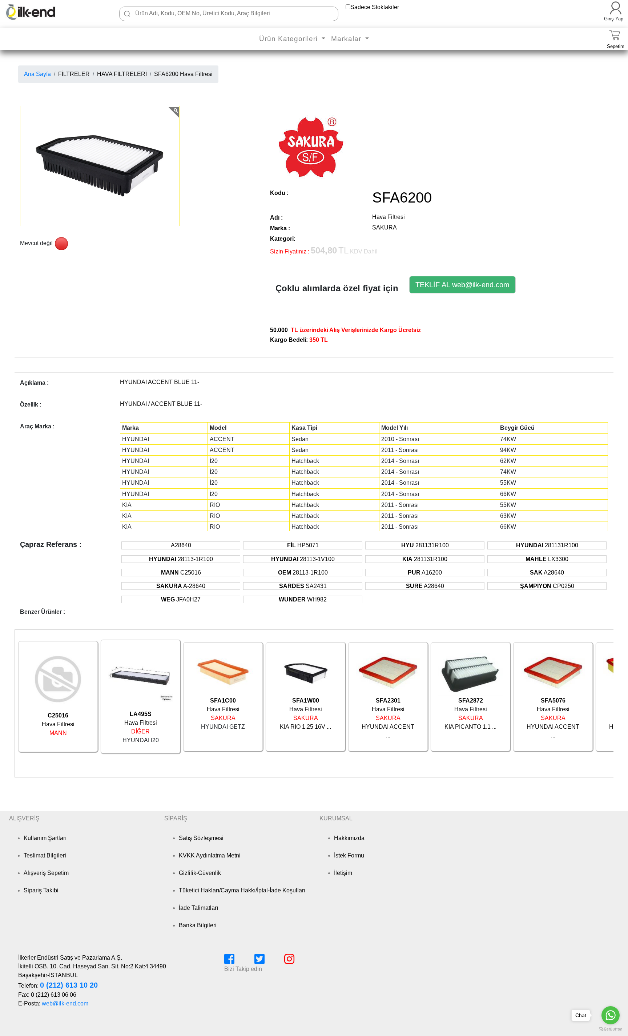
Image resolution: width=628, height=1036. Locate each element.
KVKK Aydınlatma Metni (210, 855)
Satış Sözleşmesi (201, 838)
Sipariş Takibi (41, 890)
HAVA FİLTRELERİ (122, 74)
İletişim (343, 873)
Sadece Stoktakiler (374, 7)
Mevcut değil (36, 243)
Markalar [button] (347, 39)
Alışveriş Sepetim (46, 873)
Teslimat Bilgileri (45, 855)
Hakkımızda (349, 838)
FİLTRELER (74, 74)
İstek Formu (349, 855)
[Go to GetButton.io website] (610, 1029)
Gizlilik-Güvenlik (200, 873)
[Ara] (127, 14)
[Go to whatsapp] (610, 1015)
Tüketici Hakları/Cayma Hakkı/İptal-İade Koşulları (242, 890)
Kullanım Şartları (45, 838)
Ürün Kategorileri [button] (289, 39)
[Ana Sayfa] (41, 12)
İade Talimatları (198, 908)
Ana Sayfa (37, 74)
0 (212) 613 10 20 (69, 985)
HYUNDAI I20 (140, 740)
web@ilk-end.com (65, 1003)
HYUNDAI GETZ (223, 727)
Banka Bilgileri (198, 925)
